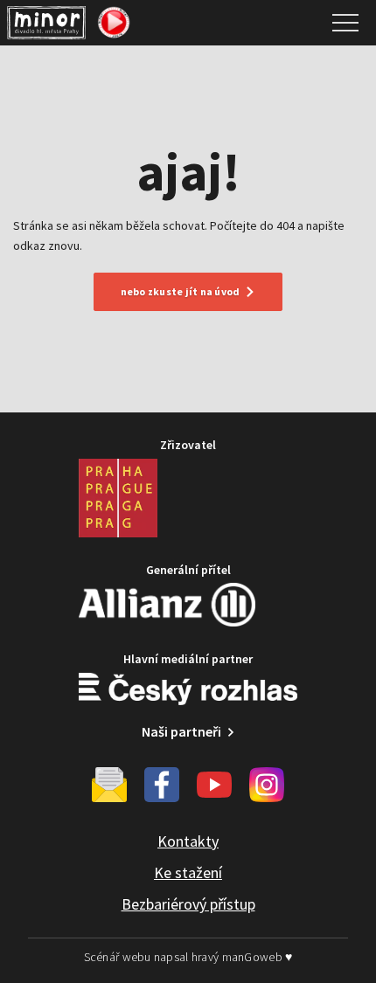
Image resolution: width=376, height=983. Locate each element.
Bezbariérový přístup (188, 904)
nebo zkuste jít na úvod (180, 291)
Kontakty (188, 841)
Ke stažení (188, 872)
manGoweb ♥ (257, 957)
